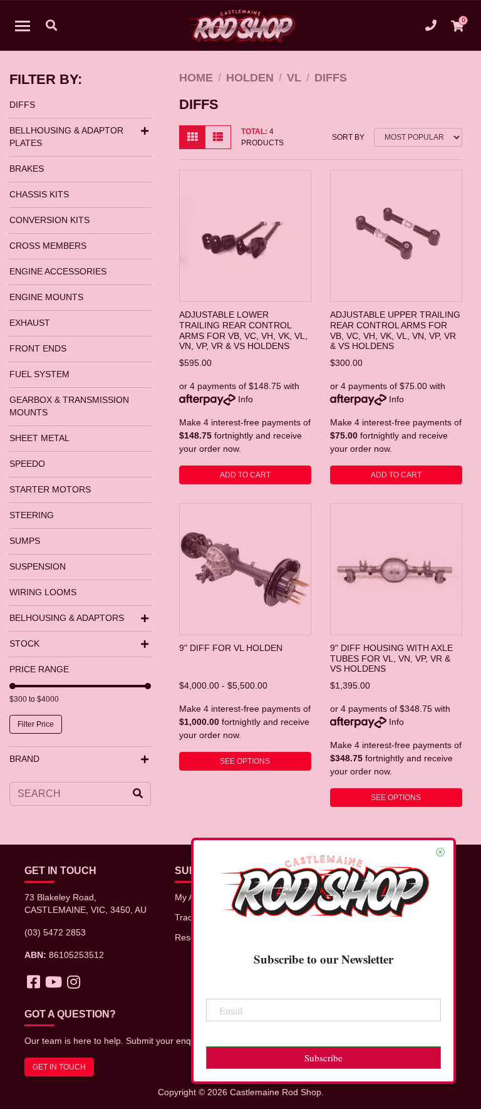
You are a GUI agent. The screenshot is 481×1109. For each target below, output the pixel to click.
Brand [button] (24, 759)
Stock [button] (24, 643)
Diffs (22, 105)
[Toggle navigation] (22, 25)
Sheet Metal (39, 438)
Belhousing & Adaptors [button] (66, 618)
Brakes (26, 169)
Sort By (348, 137)
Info (245, 399)
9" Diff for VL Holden (230, 648)
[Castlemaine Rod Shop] (241, 26)
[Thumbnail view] (192, 137)
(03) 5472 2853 (55, 932)
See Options (245, 761)
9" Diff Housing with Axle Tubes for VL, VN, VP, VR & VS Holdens (391, 658)
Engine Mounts (46, 297)
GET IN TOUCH (59, 1067)
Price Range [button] (39, 669)
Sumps (24, 541)
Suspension (37, 566)
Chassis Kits (39, 194)
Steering (31, 515)
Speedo (27, 464)
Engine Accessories (57, 271)
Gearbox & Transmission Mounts (69, 406)
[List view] (218, 137)
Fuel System (39, 374)
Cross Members (47, 246)
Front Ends (37, 348)
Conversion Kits (49, 220)
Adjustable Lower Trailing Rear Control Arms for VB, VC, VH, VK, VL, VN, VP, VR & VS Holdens (243, 330)
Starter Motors (50, 489)
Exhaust (29, 323)
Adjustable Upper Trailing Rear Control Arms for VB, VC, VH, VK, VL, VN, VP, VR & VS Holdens (395, 330)
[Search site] (138, 794)
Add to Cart (245, 475)
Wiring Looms (42, 592)
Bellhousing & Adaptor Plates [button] (66, 136)
